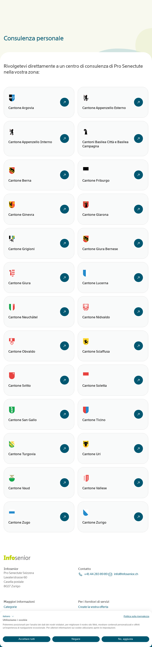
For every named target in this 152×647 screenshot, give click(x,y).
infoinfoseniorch (126, 574)
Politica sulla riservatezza (136, 616)
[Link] (64, 102)
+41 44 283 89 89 (96, 574)
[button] (8, 616)
